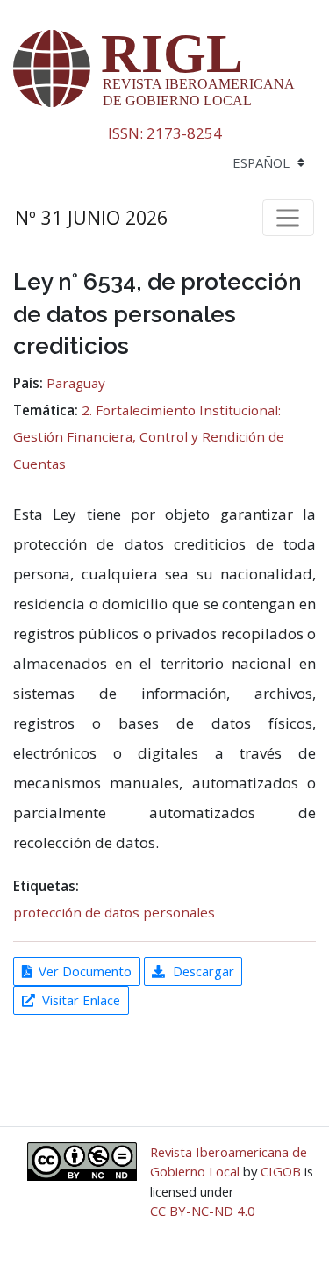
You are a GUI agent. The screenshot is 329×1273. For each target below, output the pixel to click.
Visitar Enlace (81, 1000)
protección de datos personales (114, 912)
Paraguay (75, 383)
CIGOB (281, 1171)
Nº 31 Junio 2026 (91, 217)
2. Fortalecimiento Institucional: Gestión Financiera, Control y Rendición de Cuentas (148, 436)
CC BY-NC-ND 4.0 (202, 1210)
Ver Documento (85, 971)
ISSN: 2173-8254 (165, 133)
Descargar (203, 971)
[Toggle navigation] (288, 217)
